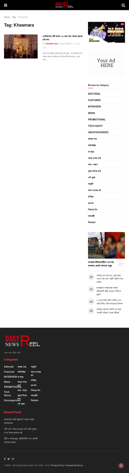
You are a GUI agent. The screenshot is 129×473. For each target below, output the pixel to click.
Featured (94, 100)
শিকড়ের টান (92, 209)
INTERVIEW (94, 106)
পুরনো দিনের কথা (94, 171)
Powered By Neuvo (74, 465)
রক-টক (91, 203)
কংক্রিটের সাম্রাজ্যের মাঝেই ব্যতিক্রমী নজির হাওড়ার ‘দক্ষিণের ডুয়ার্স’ (108, 291)
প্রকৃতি (90, 183)
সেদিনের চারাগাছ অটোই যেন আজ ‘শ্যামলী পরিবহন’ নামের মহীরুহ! (108, 310)
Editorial (94, 93)
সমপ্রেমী (91, 215)
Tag (14, 16)
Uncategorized (98, 132)
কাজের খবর (92, 138)
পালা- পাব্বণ (92, 164)
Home (7, 16)
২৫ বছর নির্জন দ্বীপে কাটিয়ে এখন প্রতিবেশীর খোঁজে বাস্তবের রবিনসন (109, 301)
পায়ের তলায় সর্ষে (94, 158)
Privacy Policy (57, 465)
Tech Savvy (95, 125)
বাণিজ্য (90, 196)
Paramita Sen (52, 44)
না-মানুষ (91, 151)
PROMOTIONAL (97, 119)
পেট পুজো (91, 177)
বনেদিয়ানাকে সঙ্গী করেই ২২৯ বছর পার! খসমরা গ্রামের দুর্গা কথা (62, 37)
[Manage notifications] (121, 465)
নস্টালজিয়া (92, 145)
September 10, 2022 (70, 44)
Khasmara (23, 16)
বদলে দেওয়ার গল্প (94, 190)
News (91, 113)
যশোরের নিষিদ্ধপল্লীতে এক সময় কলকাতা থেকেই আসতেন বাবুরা (101, 263)
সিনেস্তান (91, 222)
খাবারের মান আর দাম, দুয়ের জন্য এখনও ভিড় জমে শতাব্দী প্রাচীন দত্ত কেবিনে (109, 278)
